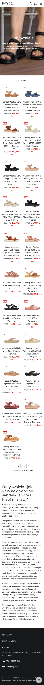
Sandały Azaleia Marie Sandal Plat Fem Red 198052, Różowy (11, 416)
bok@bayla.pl (12, 666)
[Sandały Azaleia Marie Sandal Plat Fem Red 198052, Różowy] (11, 404)
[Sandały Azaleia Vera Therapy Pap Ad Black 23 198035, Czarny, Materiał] (11, 166)
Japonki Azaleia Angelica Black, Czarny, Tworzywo (32, 383)
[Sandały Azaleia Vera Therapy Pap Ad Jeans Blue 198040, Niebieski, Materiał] (32, 92)
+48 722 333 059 (13, 661)
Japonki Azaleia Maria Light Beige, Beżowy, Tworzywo (11, 351)
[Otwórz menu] (40, 3)
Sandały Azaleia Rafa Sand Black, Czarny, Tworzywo (12, 318)
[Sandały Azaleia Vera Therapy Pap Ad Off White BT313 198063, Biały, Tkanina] (32, 127)
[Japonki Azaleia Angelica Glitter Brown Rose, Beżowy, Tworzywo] (11, 371)
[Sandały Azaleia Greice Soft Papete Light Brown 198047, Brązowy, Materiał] (11, 237)
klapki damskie (17, 567)
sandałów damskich (15, 619)
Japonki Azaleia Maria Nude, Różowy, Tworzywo (32, 318)
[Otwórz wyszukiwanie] (30, 3)
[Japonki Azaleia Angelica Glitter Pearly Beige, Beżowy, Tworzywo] (32, 338)
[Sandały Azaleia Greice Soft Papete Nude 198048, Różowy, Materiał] (32, 237)
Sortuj (23, 81)
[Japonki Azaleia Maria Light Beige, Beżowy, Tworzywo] (11, 338)
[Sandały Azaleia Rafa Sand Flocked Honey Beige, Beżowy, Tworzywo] (32, 273)
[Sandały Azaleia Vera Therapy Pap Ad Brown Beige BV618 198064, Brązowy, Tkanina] (11, 127)
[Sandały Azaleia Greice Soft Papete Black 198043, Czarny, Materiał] (32, 202)
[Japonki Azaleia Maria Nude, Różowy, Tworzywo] (32, 305)
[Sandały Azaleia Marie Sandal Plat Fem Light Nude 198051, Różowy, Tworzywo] (32, 404)
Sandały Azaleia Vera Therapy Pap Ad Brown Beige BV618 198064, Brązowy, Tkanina (12, 143)
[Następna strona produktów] (28, 466)
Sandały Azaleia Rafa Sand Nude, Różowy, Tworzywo (12, 285)
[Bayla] (7, 3)
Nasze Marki (20, 12)
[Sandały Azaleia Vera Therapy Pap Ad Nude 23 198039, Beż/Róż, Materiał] (32, 166)
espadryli (31, 619)
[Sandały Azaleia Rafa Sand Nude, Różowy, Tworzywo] (11, 273)
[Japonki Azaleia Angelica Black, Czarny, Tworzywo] (32, 371)
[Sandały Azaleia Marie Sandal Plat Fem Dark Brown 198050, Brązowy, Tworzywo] (11, 437)
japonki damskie (34, 562)
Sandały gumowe (15, 529)
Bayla (20, 678)
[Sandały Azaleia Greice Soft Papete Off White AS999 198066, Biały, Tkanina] (11, 202)
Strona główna (7, 12)
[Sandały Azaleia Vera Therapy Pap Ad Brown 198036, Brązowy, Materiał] (11, 92)
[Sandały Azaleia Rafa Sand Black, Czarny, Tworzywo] (11, 305)
